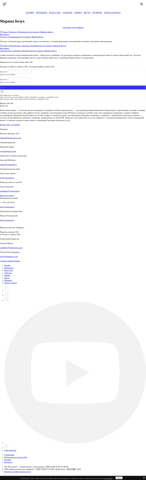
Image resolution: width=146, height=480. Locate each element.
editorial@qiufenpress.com (10, 138)
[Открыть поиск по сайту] (141, 4)
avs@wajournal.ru (7, 178)
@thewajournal (10, 450)
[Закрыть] (144, 478)
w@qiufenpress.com (8, 151)
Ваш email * (4, 79)
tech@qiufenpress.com (9, 257)
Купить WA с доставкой (10, 125)
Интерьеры (41, 13)
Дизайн (29, 13)
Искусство (55, 13)
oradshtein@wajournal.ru (10, 191)
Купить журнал (112, 13)
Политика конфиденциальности (17, 472)
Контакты (8, 462)
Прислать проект (7, 195)
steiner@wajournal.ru (8, 165)
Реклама (7, 460)
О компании (9, 455)
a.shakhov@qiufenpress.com (11, 248)
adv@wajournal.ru (7, 207)
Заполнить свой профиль (73, 27)
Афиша (78, 13)
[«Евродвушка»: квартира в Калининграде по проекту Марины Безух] (33, 46)
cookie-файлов (108, 478)
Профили (97, 13)
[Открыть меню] (5, 4)
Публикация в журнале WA (15, 457)
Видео (87, 13)
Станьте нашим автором (10, 261)
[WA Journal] (73, 4)
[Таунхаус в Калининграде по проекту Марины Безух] (26, 32)
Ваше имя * (4, 72)
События (67, 13)
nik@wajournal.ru (7, 220)
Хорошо (119, 478)
